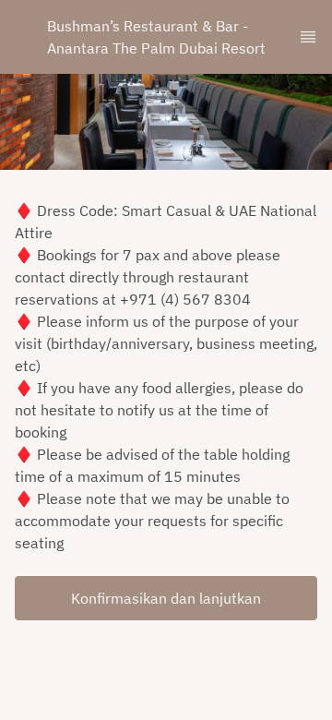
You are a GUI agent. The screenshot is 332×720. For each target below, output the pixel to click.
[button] (166, 598)
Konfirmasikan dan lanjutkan (166, 598)
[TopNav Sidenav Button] (308, 37)
